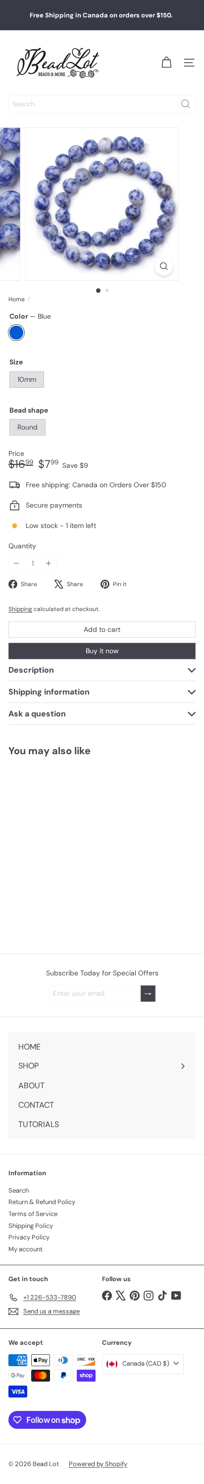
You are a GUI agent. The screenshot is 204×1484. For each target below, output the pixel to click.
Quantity (22, 546)
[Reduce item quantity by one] (16, 563)
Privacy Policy (29, 1237)
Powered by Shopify (98, 1464)
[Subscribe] (148, 993)
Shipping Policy (30, 1226)
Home (16, 299)
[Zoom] (164, 266)
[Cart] (166, 62)
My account (25, 1249)
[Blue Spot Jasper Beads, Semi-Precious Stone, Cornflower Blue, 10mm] (62, 849)
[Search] (186, 103)
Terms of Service (32, 1214)
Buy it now (102, 650)
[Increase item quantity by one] (49, 563)
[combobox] (102, 103)
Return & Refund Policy (41, 1202)
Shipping (20, 609)
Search (18, 1190)
